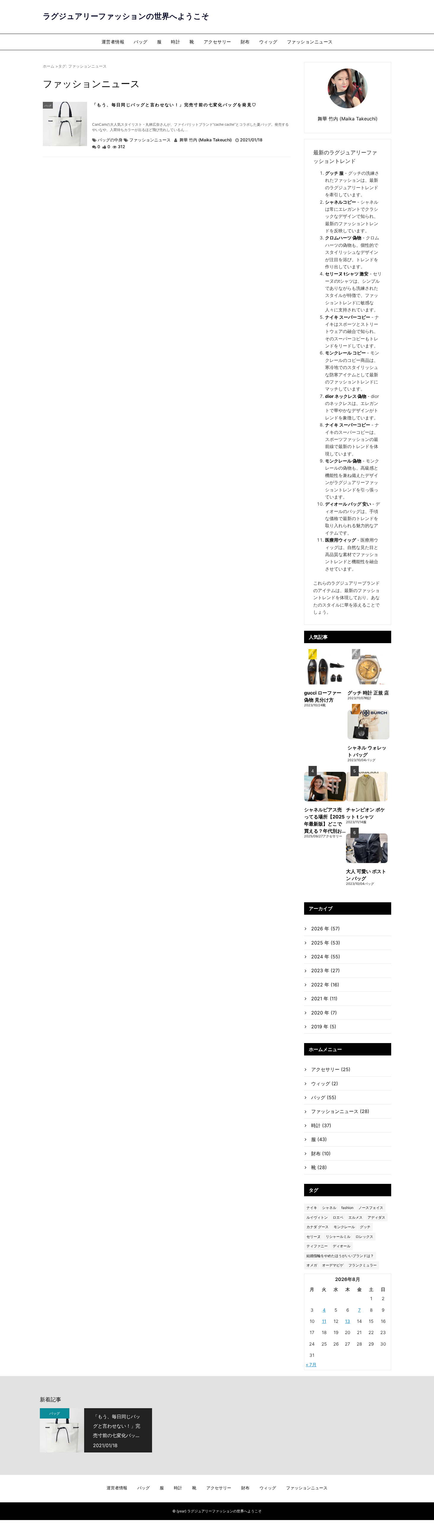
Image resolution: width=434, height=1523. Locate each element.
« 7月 (311, 1364)
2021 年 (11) (324, 998)
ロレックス (364, 1236)
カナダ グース (317, 1227)
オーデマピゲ (332, 1265)
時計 (175, 42)
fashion (347, 1207)
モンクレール (344, 1227)
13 (347, 1321)
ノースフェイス (370, 1207)
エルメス (355, 1217)
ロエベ (338, 1217)
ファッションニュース (310, 42)
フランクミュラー (362, 1265)
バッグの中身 (110, 139)
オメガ (311, 1265)
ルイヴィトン (317, 1217)
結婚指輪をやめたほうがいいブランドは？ (340, 1256)
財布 (245, 42)
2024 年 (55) (325, 957)
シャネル (329, 1207)
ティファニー (317, 1246)
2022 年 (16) (325, 985)
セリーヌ (313, 1236)
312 (121, 146)
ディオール (341, 1246)
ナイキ (311, 1207)
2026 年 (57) (325, 929)
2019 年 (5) (323, 1027)
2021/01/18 (251, 139)
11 (324, 1321)
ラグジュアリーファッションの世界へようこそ (126, 16)
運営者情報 (113, 42)
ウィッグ (268, 42)
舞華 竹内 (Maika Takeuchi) (205, 139)
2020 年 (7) (324, 1013)
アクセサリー (217, 42)
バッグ (141, 42)
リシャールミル (338, 1236)
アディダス (376, 1217)
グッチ (365, 1227)
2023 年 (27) (325, 970)
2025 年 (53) (325, 943)
